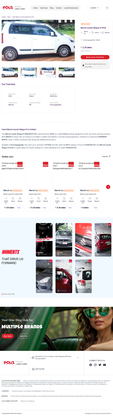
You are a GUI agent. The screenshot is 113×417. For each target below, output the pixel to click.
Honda (25, 396)
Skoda (72, 396)
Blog (51, 8)
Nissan (82, 396)
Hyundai (59, 396)
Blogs (37, 391)
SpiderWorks (107, 413)
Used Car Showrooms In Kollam (67, 382)
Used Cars (44, 8)
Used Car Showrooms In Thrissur (80, 384)
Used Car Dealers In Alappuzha (21, 382)
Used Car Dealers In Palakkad (29, 384)
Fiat (30, 396)
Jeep (77, 396)
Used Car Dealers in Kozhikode (44, 382)
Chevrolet (14, 396)
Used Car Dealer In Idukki (89, 382)
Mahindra (47, 396)
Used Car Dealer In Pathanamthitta (54, 384)
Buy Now (7, 336)
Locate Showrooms (71, 8)
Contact (58, 8)
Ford (20, 396)
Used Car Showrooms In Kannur (60, 381)
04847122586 (39, 369)
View (18, 207)
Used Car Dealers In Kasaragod (84, 381)
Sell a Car (24, 336)
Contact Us (21, 391)
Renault (89, 396)
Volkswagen (97, 396)
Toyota (66, 396)
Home (35, 8)
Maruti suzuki (38, 396)
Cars (8, 17)
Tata (54, 396)
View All (105, 156)
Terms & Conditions (27, 401)
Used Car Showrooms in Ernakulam (35, 381)
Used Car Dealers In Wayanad (21, 386)
